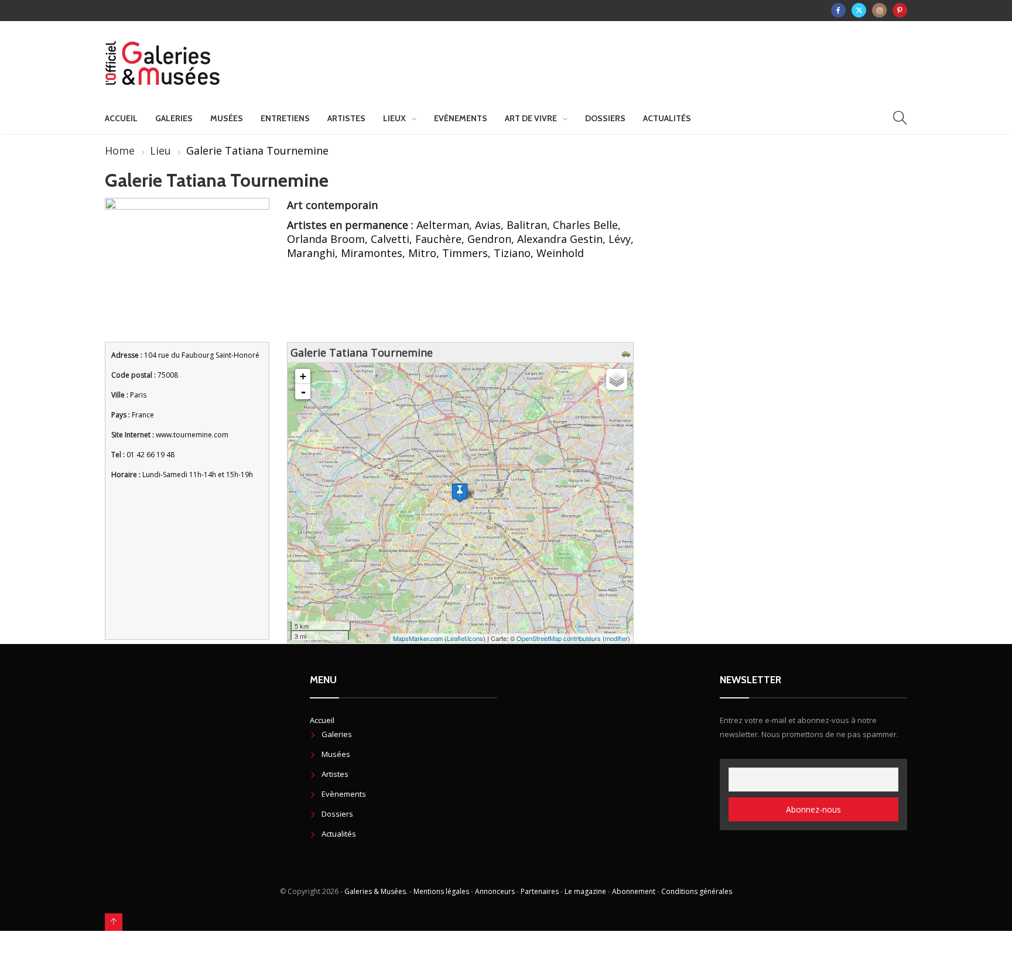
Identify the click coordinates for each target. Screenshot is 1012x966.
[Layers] (616, 379)
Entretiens (285, 118)
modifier (616, 638)
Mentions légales (441, 891)
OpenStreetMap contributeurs (559, 638)
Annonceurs (495, 891)
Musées (226, 118)
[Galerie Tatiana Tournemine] (459, 492)
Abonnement (633, 891)
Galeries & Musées (375, 891)
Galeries (174, 118)
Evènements (460, 118)
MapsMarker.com (418, 638)
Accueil (121, 118)
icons (475, 638)
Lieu (160, 150)
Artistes (346, 118)
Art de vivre (531, 118)
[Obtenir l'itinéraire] (627, 352)
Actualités (667, 118)
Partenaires (540, 891)
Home (120, 150)
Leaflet (456, 638)
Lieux (394, 118)
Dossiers (605, 118)
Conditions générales (696, 891)
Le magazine (585, 891)
